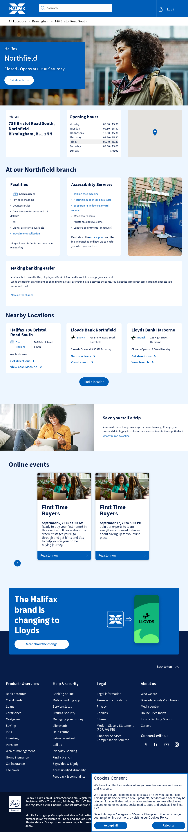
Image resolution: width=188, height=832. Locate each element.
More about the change (41, 644)
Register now (49, 555)
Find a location (94, 382)
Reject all (168, 825)
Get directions (22, 81)
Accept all (111, 825)
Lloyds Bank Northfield (93, 330)
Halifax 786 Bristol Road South (28, 332)
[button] (155, 133)
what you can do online (116, 435)
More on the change (22, 295)
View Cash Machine (24, 367)
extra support (96, 237)
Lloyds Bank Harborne (153, 330)
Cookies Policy (158, 817)
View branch (80, 362)
